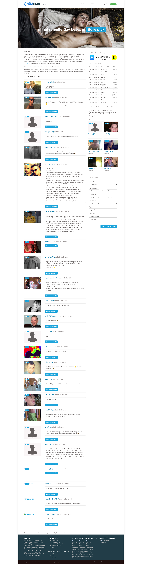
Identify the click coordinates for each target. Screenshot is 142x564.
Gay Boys (27, 63)
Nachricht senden (50, 92)
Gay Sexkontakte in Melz (103, 74)
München (54, 557)
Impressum (114, 562)
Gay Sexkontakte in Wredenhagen (103, 87)
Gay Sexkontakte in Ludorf (103, 80)
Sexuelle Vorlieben (56, 545)
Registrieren (109, 4)
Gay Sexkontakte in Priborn (103, 97)
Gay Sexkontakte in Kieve (103, 92)
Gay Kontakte (85, 4)
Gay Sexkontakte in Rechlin (103, 102)
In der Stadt (92, 220)
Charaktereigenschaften (58, 544)
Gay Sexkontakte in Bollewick (61, 533)
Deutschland (33, 533)
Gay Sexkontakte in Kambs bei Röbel (103, 67)
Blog (53, 547)
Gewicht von (93, 201)
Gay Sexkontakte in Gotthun (103, 90)
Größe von (92, 194)
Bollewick (63, 82)
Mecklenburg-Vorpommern (45, 533)
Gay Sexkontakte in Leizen (103, 82)
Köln (53, 555)
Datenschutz (107, 562)
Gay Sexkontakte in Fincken (103, 100)
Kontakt (100, 562)
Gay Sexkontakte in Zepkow (103, 95)
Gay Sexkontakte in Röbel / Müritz (103, 69)
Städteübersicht (95, 4)
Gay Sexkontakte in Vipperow (103, 85)
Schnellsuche (55, 540)
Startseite (26, 533)
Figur (90, 207)
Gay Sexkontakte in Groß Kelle (103, 72)
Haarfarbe (92, 213)
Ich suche (92, 182)
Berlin (53, 553)
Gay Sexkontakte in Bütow (103, 77)
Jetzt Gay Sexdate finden (109, 226)
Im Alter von (93, 188)
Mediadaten (94, 562)
